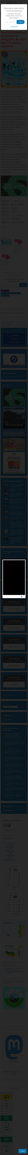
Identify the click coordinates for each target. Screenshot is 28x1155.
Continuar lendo (14, 26)
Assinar (21, 22)
